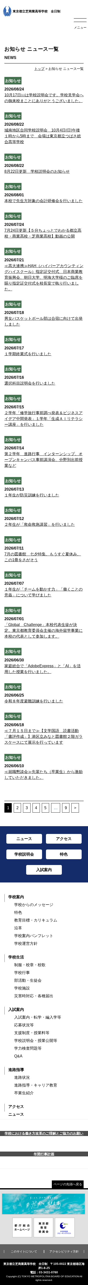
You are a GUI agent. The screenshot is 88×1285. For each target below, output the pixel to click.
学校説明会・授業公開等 (35, 1040)
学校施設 (22, 988)
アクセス (16, 1106)
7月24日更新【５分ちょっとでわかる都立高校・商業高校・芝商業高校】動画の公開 (42, 230)
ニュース (16, 1114)
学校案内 (16, 897)
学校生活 (16, 957)
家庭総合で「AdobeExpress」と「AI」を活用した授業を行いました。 (42, 666)
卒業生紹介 (24, 1093)
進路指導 (16, 1070)
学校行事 (22, 973)
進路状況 (22, 1077)
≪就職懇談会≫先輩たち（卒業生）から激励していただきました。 (43, 772)
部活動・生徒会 (28, 980)
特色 (18, 912)
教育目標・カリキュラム (35, 920)
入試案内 (16, 1009)
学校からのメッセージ (33, 905)
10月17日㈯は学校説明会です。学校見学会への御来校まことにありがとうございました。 (44, 95)
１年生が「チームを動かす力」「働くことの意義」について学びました (43, 589)
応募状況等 (24, 1025)
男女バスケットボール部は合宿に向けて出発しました (43, 318)
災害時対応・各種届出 (33, 996)
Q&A (18, 1056)
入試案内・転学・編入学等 (37, 1017)
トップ (39, 69)
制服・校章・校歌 (29, 965)
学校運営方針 (26, 943)
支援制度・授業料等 (31, 1033)
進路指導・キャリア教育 (35, 1085)
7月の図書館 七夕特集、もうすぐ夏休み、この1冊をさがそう (42, 554)
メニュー (80, 27)
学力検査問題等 (28, 1048)
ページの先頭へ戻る (68, 1184)
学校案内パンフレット (33, 936)
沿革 (18, 928)
